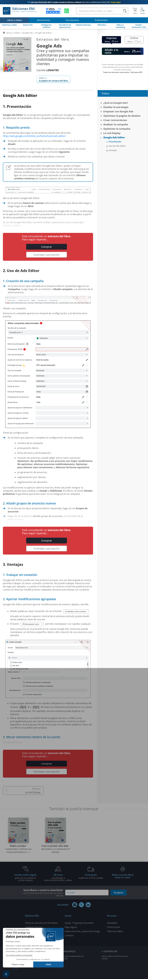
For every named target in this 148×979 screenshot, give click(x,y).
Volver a (53, 79)
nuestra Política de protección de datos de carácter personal (43, 894)
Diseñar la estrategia (115, 107)
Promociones (113, 927)
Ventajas (113, 150)
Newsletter (112, 922)
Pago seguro (71, 927)
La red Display (32, 792)
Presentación (115, 141)
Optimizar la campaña (116, 128)
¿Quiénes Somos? (33, 927)
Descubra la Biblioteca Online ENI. (74, 2)
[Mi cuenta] (142, 11)
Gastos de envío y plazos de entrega (82, 931)
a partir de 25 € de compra (91, 876)
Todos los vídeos (115, 931)
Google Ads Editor (114, 137)
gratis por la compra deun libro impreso (25, 877)
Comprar (46, 246)
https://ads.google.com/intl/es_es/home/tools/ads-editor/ (34, 136)
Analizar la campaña (115, 124)
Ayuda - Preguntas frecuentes (79, 922)
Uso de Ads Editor (117, 146)
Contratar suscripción (46, 254)
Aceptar (118, 892)
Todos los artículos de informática (41, 922)
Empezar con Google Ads (118, 111)
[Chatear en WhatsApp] (66, 11)
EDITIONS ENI (110, 951)
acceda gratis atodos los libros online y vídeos (58, 877)
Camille (47, 70)
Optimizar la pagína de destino (121, 115)
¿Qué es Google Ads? (115, 102)
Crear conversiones (115, 120)
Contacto (69, 935)
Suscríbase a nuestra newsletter (43, 892)
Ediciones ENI (24, 10)
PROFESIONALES (68, 951)
